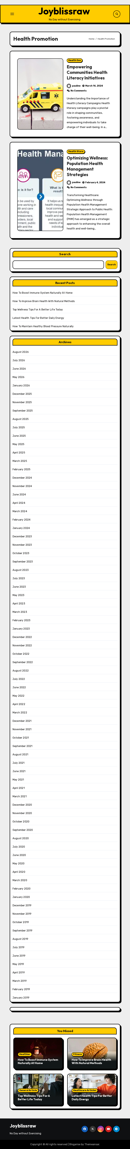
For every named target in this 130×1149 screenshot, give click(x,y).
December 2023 (22, 536)
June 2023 (19, 586)
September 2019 (22, 930)
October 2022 (21, 653)
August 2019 (20, 938)
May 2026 (19, 377)
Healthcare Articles (84, 1090)
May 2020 (19, 863)
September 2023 (23, 561)
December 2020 (22, 804)
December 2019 (22, 905)
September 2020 (23, 829)
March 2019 (20, 980)
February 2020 (22, 888)
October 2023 (21, 553)
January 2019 (21, 997)
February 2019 (21, 989)
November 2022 (22, 645)
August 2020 (21, 838)
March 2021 (20, 796)
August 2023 (21, 569)
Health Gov (74, 60)
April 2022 (19, 704)
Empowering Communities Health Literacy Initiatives (87, 72)
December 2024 (22, 477)
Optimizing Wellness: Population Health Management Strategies (87, 166)
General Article (28, 1090)
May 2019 (18, 964)
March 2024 (20, 511)
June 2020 (19, 855)
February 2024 (22, 519)
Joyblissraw (64, 11)
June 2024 (19, 494)
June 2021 (19, 771)
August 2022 (21, 670)
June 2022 (19, 687)
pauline (76, 85)
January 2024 (21, 528)
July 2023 (19, 578)
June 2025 (19, 435)
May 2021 (18, 779)
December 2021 (22, 720)
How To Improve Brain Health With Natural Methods (44, 301)
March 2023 (20, 611)
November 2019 (22, 913)
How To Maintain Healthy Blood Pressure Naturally (43, 326)
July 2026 (19, 360)
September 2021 (22, 746)
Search (65, 254)
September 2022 (23, 662)
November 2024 (22, 486)
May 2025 (18, 444)
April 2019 (19, 972)
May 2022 (19, 695)
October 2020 (21, 821)
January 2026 (21, 385)
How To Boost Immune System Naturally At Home (43, 292)
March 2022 (20, 712)
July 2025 (19, 427)
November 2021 (22, 729)
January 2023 (21, 628)
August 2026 (21, 351)
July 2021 (19, 762)
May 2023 (18, 595)
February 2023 (21, 620)
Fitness (77, 1054)
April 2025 (19, 452)
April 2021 (19, 788)
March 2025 (20, 460)
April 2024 (19, 502)
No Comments (79, 90)
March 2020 (20, 880)
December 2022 (22, 637)
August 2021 (20, 754)
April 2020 (19, 871)
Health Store (75, 151)
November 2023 (22, 544)
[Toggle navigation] (12, 14)
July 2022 (19, 679)
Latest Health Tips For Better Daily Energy (38, 317)
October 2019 (21, 922)
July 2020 (19, 846)
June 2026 (19, 368)
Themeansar (91, 1144)
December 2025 (22, 393)
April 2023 (19, 603)
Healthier (24, 1054)
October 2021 (21, 737)
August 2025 (21, 419)
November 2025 (22, 402)
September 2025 (23, 410)
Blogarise (74, 1144)
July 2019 (19, 947)
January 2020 (21, 897)
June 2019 (19, 955)
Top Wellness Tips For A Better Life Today (38, 309)
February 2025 (21, 469)
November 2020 (22, 813)
